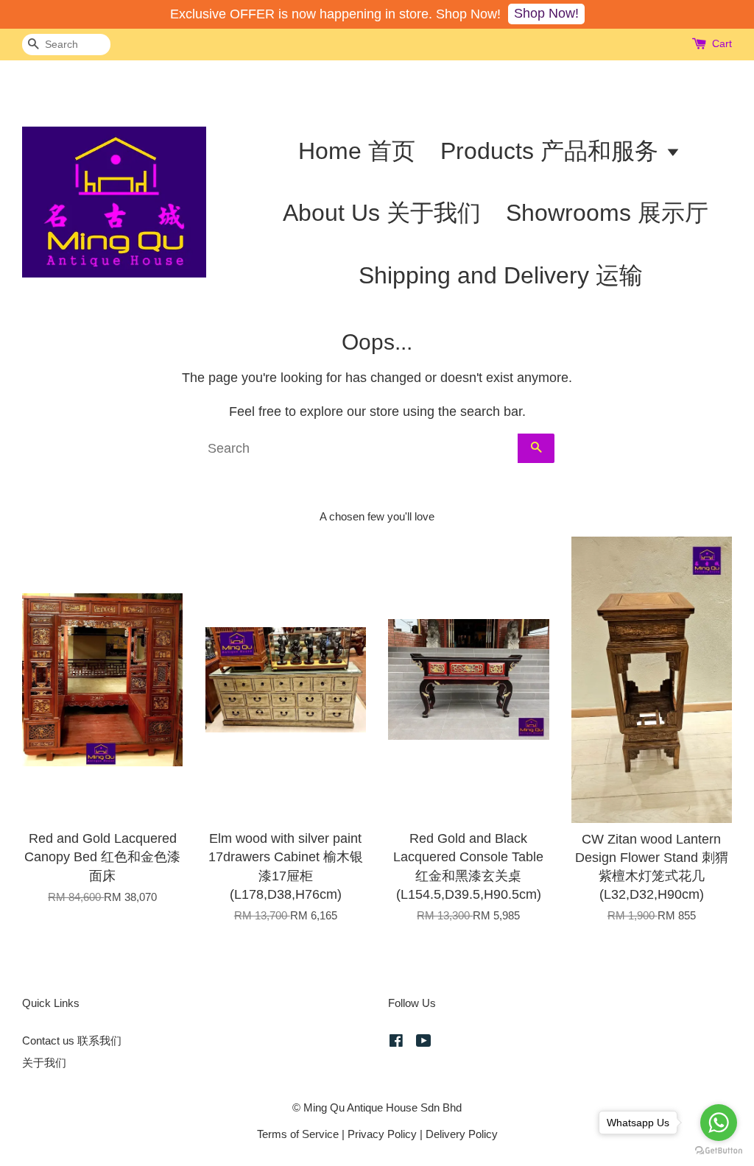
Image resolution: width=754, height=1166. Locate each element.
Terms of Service (298, 1134)
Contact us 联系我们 (71, 1040)
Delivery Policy (462, 1134)
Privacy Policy (382, 1134)
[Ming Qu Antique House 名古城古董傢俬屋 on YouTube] (423, 1042)
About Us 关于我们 (382, 212)
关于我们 (44, 1062)
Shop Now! (546, 13)
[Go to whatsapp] (718, 1122)
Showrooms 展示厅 (607, 212)
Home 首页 (356, 151)
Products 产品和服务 (552, 151)
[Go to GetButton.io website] (718, 1151)
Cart (722, 43)
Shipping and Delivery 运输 (501, 275)
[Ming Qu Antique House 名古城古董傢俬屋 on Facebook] (396, 1042)
